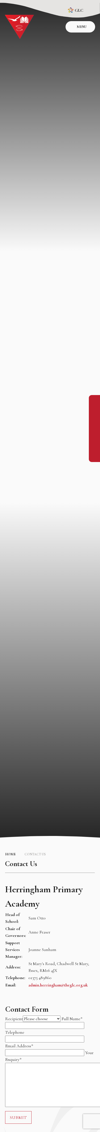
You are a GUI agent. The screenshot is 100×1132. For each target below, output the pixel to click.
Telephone (14, 1032)
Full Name (71, 1018)
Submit (18, 1117)
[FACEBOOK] (94, 401)
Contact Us (35, 854)
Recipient (14, 1018)
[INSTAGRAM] (94, 411)
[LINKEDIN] (94, 422)
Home (10, 854)
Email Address (19, 1046)
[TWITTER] (94, 433)
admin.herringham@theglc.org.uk (58, 985)
